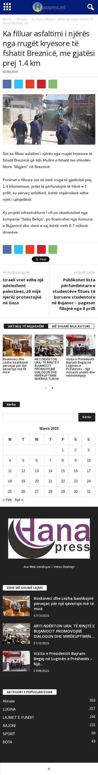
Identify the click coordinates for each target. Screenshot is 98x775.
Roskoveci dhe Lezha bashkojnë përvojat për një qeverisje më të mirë (15, 365)
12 (23, 471)
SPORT (9, 734)
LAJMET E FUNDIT (18, 718)
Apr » (19, 500)
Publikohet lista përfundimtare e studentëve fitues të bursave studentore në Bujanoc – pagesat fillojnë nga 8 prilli (73, 294)
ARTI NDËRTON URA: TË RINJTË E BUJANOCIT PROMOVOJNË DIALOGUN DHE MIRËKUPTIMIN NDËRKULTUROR (47, 369)
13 (37, 471)
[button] (90, 7)
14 (50, 471)
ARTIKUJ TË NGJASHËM (26, 326)
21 (50, 481)
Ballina (7, 19)
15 (63, 471)
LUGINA (9, 709)
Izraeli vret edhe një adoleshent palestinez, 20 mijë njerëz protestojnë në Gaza (23, 291)
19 (23, 481)
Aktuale (21, 19)
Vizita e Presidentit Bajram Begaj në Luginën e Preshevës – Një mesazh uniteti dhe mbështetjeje (80, 367)
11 (10, 471)
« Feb (7, 500)
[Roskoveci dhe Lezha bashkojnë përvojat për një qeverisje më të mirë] (17, 345)
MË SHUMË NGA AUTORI (71, 326)
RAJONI (9, 726)
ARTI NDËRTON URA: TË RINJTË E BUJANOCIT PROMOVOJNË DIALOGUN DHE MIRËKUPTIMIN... (64, 631)
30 (76, 492)
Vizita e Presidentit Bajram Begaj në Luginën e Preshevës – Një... (63, 658)
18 (10, 481)
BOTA (7, 742)
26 (23, 492)
